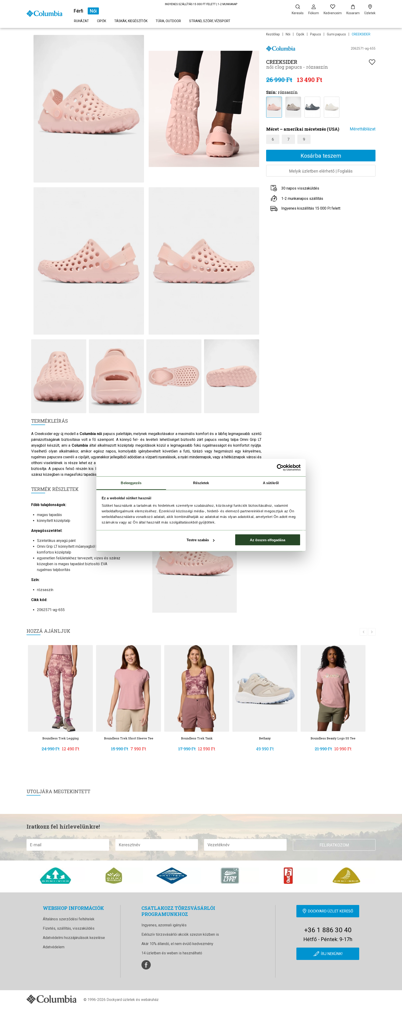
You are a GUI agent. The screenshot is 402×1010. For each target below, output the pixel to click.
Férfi (78, 11)
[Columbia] (44, 13)
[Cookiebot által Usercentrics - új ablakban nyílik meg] (280, 467)
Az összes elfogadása (267, 540)
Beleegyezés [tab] (131, 483)
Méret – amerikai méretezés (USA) (302, 129)
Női (93, 11)
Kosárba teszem (321, 156)
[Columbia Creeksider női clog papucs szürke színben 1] (312, 106)
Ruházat (81, 21)
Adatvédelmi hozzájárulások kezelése (74, 937)
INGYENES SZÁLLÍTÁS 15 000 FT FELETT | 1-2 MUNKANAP (201, 4)
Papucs (315, 34)
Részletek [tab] (201, 483)
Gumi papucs (336, 34)
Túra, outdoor (168, 21)
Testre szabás (198, 540)
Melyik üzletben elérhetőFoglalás (321, 171)
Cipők (101, 21)
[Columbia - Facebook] (146, 965)
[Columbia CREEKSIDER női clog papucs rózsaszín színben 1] (273, 106)
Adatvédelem (53, 947)
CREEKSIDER (361, 34)
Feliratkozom (334, 845)
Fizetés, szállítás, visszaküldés (68, 928)
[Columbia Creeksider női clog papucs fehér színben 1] (331, 106)
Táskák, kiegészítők (130, 21)
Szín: (271, 92)
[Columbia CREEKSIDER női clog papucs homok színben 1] (293, 106)
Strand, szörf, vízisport (209, 21)
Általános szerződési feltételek (68, 919)
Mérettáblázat (362, 128)
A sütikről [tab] (271, 483)
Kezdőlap (273, 34)
